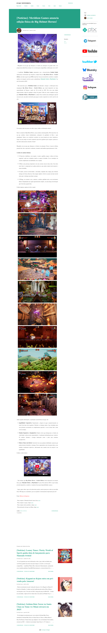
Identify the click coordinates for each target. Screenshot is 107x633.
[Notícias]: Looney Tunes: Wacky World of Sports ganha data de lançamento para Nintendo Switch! (35, 553)
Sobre (49, 5)
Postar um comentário (29, 571)
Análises (32, 5)
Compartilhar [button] (67, 34)
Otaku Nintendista (23, 3)
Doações (60, 5)
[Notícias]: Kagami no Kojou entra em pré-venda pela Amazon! (35, 580)
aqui (39, 500)
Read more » (51, 571)
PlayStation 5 (53, 79)
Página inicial (18, 5)
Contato (43, 5)
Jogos (65, 41)
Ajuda (55, 5)
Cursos (38, 5)
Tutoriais (25, 5)
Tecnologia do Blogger (45, 629)
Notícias (65, 42)
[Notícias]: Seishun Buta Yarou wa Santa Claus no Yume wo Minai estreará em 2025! (34, 607)
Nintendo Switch (45, 79)
